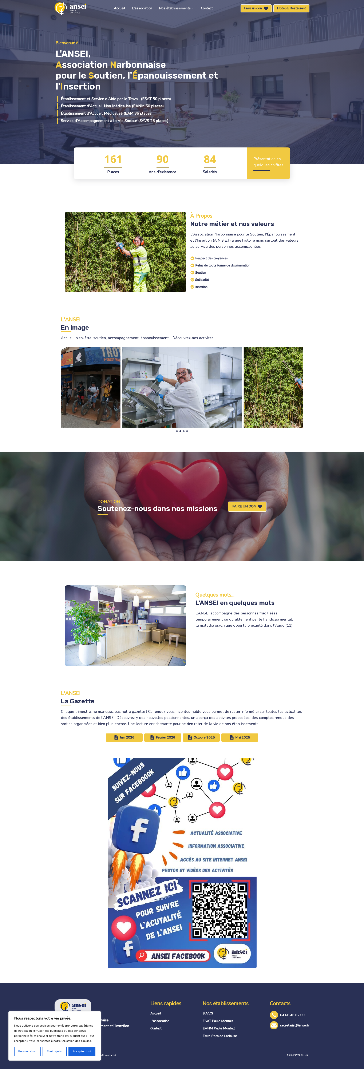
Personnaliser (27, 1051)
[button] (176, 8)
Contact (207, 8)
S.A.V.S (208, 1013)
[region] (54, 1036)
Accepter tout (82, 1051)
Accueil (119, 8)
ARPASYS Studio (297, 1055)
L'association (142, 8)
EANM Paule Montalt (219, 1028)
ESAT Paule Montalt (218, 1021)
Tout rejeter (55, 1051)
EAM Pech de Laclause (220, 1036)
